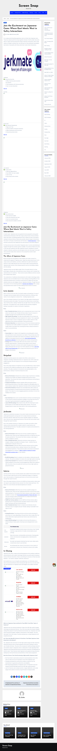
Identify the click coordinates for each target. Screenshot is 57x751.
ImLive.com (19, 609)
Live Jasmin (19, 569)
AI (45, 12)
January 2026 (47, 158)
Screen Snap (28, 6)
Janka (8, 34)
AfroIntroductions (32, 240)
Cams (36, 12)
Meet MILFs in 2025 (48, 72)
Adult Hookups (47, 117)
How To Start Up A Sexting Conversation (9, 736)
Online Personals (48, 56)
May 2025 (46, 172)
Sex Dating (46, 143)
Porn (40, 12)
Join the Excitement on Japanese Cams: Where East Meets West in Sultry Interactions (20, 28)
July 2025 (46, 170)
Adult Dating (25, 12)
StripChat (18, 582)
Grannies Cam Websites (27, 283)
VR (43, 12)
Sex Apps (46, 138)
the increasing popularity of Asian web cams (27, 494)
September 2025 (48, 164)
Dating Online (47, 126)
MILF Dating (47, 45)
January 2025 (47, 175)
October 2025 (47, 161)
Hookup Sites (18, 12)
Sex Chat (46, 140)
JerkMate (18, 596)
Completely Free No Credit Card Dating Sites (48, 34)
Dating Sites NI (47, 104)
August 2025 (47, 167)
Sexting (31, 12)
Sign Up (5, 88)
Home (12, 12)
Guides (45, 129)
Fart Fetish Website (48, 38)
